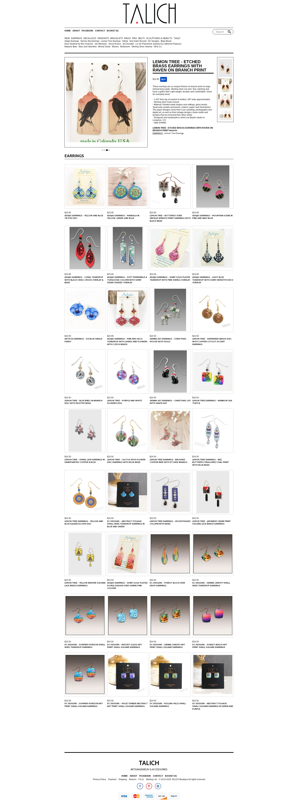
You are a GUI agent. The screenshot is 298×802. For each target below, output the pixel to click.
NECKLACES (89, 38)
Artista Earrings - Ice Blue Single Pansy (83, 340)
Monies (115, 47)
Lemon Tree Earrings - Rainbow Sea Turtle (212, 402)
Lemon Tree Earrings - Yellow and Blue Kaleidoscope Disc (83, 522)
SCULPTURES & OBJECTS (159, 38)
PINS (134, 38)
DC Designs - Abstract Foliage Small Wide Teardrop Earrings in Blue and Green (126, 524)
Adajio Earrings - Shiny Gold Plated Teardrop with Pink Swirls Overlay (170, 278)
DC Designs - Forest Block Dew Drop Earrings (167, 584)
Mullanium (125, 47)
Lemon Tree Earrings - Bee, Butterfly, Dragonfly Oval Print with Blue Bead (210, 462)
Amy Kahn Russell (138, 41)
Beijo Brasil (166, 41)
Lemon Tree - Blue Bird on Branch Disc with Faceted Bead (83, 402)
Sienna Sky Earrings (90, 41)
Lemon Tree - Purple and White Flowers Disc (124, 402)
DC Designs (153, 41)
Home (67, 31)
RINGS (127, 38)
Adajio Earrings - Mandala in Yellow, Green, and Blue (123, 217)
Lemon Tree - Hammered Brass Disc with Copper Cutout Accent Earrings (212, 341)
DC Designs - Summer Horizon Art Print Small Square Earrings (83, 704)
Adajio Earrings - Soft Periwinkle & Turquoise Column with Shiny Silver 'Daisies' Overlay (127, 280)
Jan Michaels (101, 44)
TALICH (149, 763)
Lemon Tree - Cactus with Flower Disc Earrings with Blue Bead (126, 461)
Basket (112, 31)
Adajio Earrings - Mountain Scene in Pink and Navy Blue (212, 217)
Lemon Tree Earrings (111, 41)
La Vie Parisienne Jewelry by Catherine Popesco (158, 44)
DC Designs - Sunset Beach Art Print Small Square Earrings (209, 646)
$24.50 (153, 336)
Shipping (122, 779)
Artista (125, 41)
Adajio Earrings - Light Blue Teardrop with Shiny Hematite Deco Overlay (212, 280)
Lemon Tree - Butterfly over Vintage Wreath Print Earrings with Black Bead (170, 218)
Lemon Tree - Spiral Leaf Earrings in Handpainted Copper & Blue (84, 461)
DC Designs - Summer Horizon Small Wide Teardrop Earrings (84, 646)
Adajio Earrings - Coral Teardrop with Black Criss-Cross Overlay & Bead (83, 280)
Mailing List (151, 779)
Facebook (87, 31)
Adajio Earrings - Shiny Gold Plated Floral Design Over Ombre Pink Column (127, 585)
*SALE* (177, 38)
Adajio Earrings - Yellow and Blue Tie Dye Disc (83, 217)
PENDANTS (103, 38)
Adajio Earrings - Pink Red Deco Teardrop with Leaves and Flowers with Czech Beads (127, 341)
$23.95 (67, 212)
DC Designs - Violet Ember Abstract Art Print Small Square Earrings (127, 704)
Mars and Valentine (88, 47)
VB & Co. (158, 47)
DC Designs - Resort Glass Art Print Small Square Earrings (124, 646)
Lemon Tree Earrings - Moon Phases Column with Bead (170, 522)
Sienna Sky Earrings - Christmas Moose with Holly (168, 340)
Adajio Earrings (71, 41)
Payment (112, 779)
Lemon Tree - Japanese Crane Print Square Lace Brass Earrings (211, 522)
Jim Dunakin (128, 44)
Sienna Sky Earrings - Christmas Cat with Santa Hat (170, 402)
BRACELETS (116, 38)
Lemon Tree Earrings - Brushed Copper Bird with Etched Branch (168, 461)
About (76, 31)
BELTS (141, 38)
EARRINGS (76, 38)
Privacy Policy (99, 779)
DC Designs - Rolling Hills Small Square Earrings (168, 704)
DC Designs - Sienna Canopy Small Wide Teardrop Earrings (211, 584)
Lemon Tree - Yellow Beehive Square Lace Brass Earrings (85, 584)
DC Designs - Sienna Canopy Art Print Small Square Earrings (167, 646)
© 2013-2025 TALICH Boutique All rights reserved (182, 779)
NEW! (67, 38)
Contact (100, 31)
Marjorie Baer (70, 47)
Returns (132, 779)
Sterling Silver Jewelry (141, 47)
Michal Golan (104, 47)
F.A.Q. (141, 779)
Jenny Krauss (114, 44)
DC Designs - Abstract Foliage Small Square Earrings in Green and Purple (212, 706)
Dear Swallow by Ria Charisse (78, 44)
